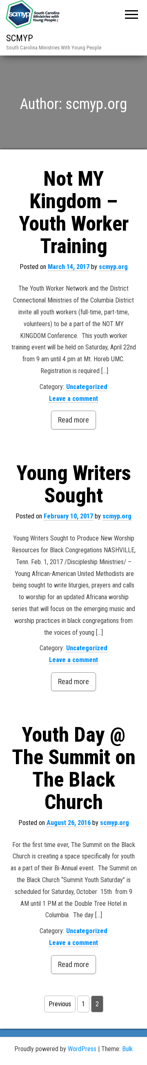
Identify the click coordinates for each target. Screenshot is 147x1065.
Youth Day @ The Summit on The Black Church (74, 768)
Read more (73, 420)
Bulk (127, 1049)
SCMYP (19, 38)
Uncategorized (86, 387)
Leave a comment (73, 398)
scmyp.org (113, 267)
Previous (60, 1004)
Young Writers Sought (73, 484)
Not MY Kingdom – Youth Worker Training (74, 212)
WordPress (82, 1049)
